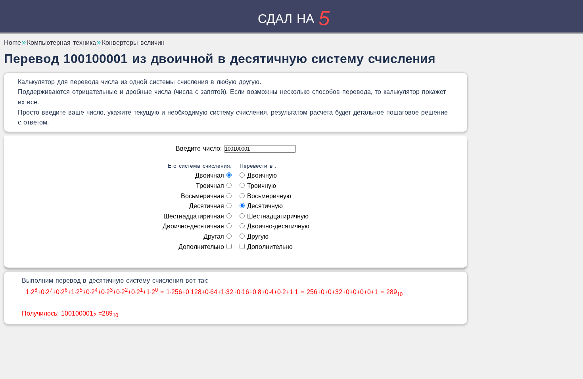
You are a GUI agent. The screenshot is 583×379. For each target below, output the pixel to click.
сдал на (294, 18)
